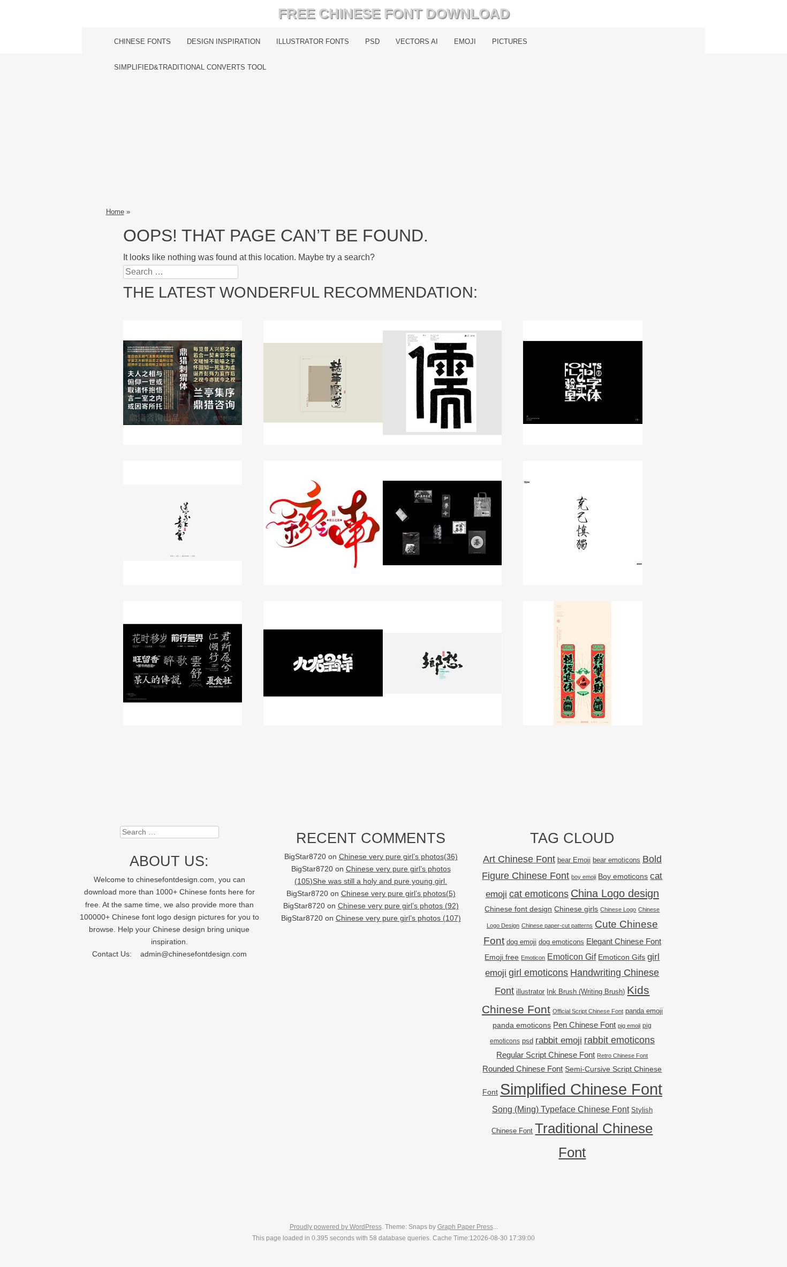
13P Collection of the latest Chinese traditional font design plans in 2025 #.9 (583, 662)
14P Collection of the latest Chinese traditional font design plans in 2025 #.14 (442, 522)
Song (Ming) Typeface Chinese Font (560, 1109)
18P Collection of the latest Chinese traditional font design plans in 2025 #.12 (183, 662)
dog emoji (521, 942)
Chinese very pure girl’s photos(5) (398, 894)
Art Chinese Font (519, 858)
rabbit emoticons (619, 1040)
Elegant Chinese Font (623, 941)
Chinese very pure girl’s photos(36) (398, 857)
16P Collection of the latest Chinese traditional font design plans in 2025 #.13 (583, 522)
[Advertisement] (394, 142)
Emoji (465, 41)
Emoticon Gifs (621, 957)
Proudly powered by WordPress (336, 1227)
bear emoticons (616, 860)
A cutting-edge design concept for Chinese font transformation (582, 382)
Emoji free (502, 957)
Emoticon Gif (571, 956)
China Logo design (615, 893)
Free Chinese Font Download (394, 13)
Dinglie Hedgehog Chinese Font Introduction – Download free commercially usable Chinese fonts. (182, 396)
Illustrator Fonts (312, 41)
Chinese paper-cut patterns (557, 925)
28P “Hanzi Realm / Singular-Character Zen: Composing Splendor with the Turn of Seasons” (442, 388)
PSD (372, 41)
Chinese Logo (618, 909)
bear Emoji (574, 860)
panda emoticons (522, 1025)
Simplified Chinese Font (581, 1089)
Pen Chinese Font (584, 1025)
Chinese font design (518, 909)
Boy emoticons (623, 876)
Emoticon (533, 957)
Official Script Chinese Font (588, 1011)
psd (527, 1041)
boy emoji (583, 877)
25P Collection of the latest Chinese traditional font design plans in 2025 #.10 (442, 662)
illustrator (530, 992)
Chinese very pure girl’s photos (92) (398, 906)
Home (115, 212)
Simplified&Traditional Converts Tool (190, 67)
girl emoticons (538, 972)
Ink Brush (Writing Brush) (586, 992)
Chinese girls (576, 909)
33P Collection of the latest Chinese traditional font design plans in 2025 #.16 (183, 522)
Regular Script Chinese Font (545, 1054)
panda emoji (644, 1011)
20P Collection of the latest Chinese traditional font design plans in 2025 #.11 (323, 662)
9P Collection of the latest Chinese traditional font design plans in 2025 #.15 (323, 522)
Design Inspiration (223, 41)
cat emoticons (539, 894)
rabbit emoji (558, 1040)
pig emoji (629, 1025)
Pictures (509, 41)
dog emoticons (561, 942)
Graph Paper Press (465, 1227)
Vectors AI (417, 41)
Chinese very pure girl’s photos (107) (398, 918)
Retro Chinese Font (622, 1055)
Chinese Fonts (142, 41)
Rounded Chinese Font (522, 1068)
